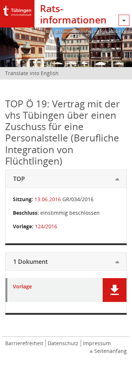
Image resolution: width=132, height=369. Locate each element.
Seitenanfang (110, 350)
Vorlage (22, 287)
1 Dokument (30, 262)
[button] (114, 290)
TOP (19, 179)
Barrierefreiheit (24, 343)
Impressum (97, 343)
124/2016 (46, 226)
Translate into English (32, 73)
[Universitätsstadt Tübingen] (17, 8)
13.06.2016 (47, 199)
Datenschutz (63, 343)
